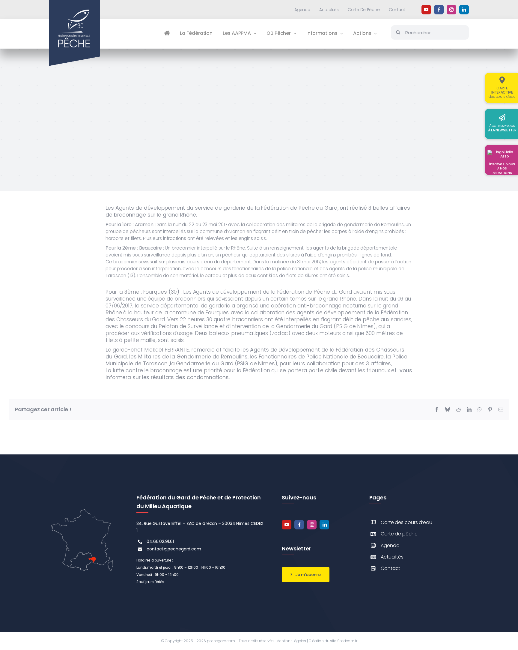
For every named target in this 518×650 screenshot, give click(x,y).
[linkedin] (464, 9)
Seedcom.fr (347, 640)
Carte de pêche (399, 533)
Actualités (392, 556)
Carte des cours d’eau (406, 522)
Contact (390, 568)
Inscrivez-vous (502, 168)
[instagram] (451, 9)
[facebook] (439, 9)
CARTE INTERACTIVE (502, 92)
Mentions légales (291, 640)
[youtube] (426, 9)
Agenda (390, 545)
